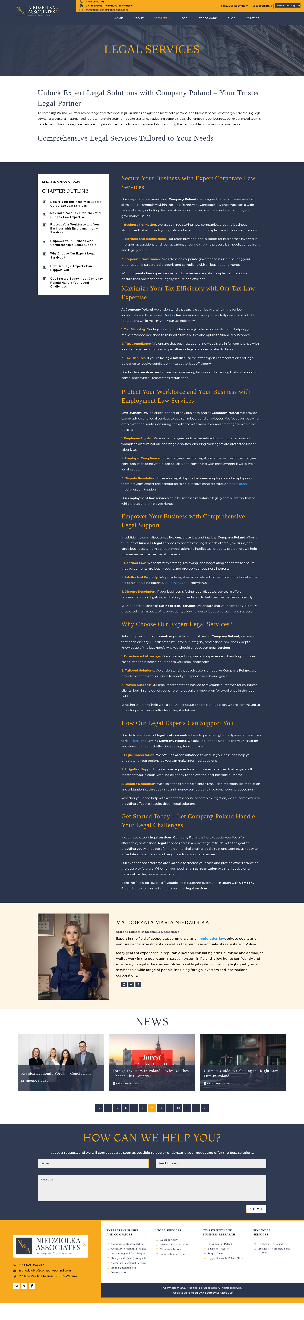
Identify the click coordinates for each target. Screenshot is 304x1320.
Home (118, 18)
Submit (256, 1209)
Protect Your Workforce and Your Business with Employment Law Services (75, 228)
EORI (185, 18)
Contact (252, 18)
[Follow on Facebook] (138, 984)
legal (137, 741)
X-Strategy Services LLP (217, 1292)
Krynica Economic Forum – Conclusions (56, 1073)
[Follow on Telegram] (131, 984)
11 (187, 1108)
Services (160, 18)
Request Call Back (261, 6)
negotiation (238, 484)
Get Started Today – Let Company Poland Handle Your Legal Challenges (76, 282)
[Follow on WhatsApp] (124, 984)
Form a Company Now (234, 6)
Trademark (208, 18)
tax (172, 315)
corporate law (139, 199)
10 (178, 1108)
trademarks (173, 583)
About (138, 18)
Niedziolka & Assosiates (201, 1287)
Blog (231, 18)
